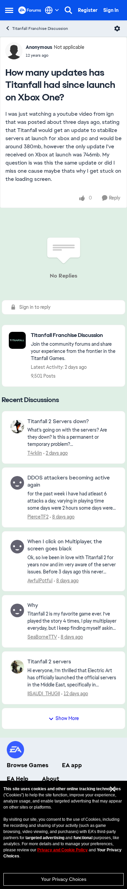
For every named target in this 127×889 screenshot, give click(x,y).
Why (32, 605)
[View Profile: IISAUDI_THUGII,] (17, 667)
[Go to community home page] (29, 10)
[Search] (68, 10)
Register (88, 10)
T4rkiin (34, 453)
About (50, 778)
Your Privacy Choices (63, 879)
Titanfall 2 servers (49, 661)
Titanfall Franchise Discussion (40, 28)
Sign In (111, 10)
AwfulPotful (39, 581)
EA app (72, 765)
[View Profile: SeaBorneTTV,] (17, 610)
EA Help (17, 778)
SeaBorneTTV (42, 637)
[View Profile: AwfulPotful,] (17, 546)
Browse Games (27, 765)
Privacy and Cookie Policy (62, 850)
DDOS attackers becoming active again (68, 481)
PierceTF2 (37, 517)
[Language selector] (52, 10)
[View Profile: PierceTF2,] (17, 483)
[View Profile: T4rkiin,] (17, 426)
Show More (67, 718)
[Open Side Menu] (9, 10)
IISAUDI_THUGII (43, 694)
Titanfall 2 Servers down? (58, 421)
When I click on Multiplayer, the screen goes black (64, 545)
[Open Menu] (117, 28)
